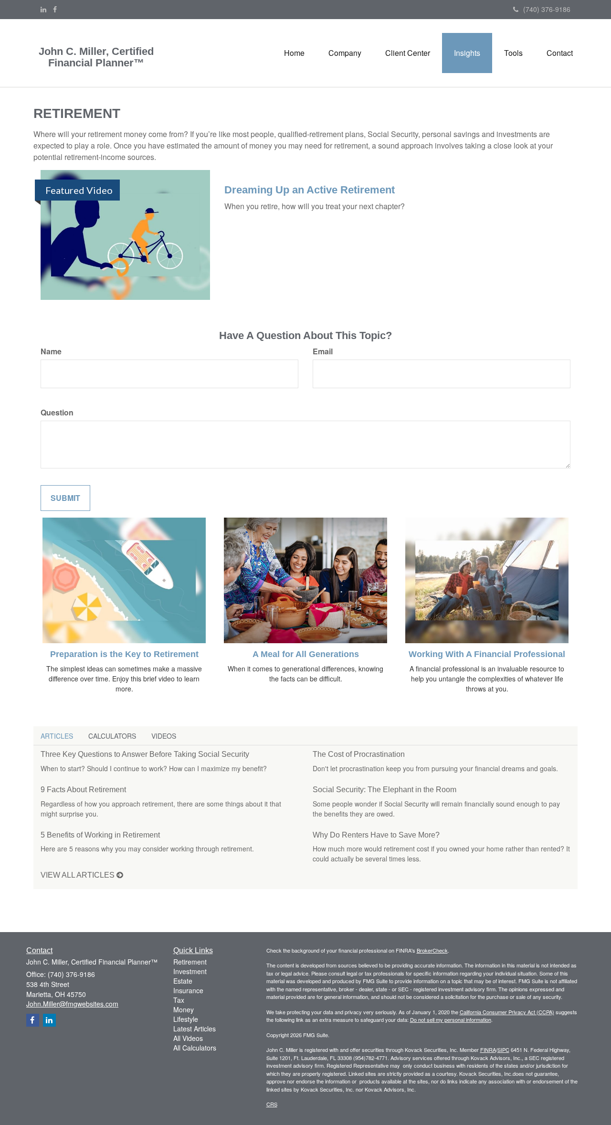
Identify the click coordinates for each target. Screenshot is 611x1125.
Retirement (190, 961)
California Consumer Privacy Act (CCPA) (507, 1012)
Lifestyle (185, 1019)
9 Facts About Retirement (83, 789)
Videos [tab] (163, 736)
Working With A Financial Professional (487, 654)
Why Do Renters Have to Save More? (376, 835)
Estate (182, 981)
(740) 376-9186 (546, 9)
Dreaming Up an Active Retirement (309, 190)
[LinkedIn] (43, 9)
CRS (271, 1104)
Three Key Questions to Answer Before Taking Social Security (145, 754)
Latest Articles (194, 1028)
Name (51, 351)
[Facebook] (55, 9)
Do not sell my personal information (450, 1019)
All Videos (188, 1038)
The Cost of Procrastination (359, 754)
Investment (190, 971)
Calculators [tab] (112, 736)
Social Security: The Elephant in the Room (384, 789)
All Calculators (194, 1047)
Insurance (188, 990)
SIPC (503, 1049)
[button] (344, 53)
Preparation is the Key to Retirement (124, 654)
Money (183, 1009)
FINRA (488, 1049)
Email (323, 351)
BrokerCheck (432, 950)
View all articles (78, 875)
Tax (178, 1000)
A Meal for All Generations (306, 654)
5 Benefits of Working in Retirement (100, 835)
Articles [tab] (57, 736)
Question (57, 412)
